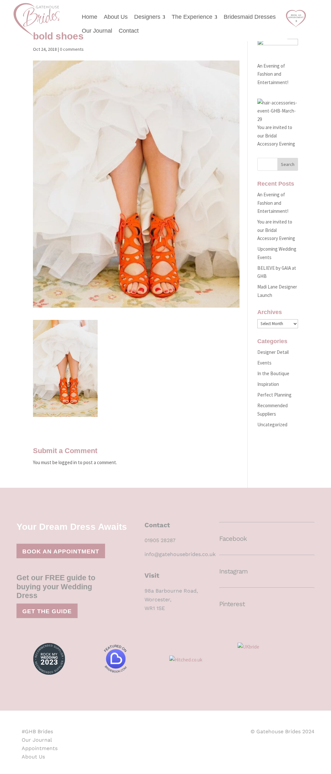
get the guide (47, 611)
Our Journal (97, 30)
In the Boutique (273, 373)
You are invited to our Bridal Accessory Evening (276, 230)
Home (89, 17)
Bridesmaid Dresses (250, 17)
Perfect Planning (274, 395)
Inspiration (268, 384)
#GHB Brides (37, 731)
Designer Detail (273, 352)
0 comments (72, 49)
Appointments (40, 748)
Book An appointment (60, 551)
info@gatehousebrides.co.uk (180, 554)
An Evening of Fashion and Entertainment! (272, 74)
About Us (116, 17)
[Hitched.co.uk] (199, 661)
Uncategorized (272, 424)
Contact (129, 30)
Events (264, 363)
